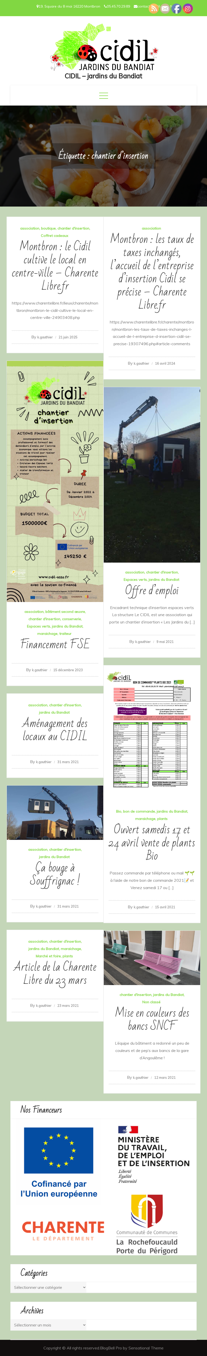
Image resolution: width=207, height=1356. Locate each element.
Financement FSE (55, 645)
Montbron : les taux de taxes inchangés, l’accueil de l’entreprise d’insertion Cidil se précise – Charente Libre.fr (152, 272)
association (29, 228)
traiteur (65, 633)
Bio (118, 811)
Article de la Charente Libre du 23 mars (55, 973)
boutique (48, 228)
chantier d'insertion (73, 228)
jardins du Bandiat (67, 626)
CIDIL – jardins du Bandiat (103, 76)
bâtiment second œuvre (65, 611)
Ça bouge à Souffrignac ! (55, 874)
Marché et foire (48, 956)
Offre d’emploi (152, 591)
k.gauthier (45, 337)
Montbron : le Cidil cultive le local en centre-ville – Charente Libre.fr (55, 266)
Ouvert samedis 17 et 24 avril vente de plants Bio (152, 843)
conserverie (71, 619)
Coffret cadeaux (54, 235)
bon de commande (139, 811)
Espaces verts (38, 626)
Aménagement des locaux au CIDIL (55, 730)
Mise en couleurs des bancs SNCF (152, 1019)
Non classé (151, 1002)
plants (162, 818)
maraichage (47, 633)
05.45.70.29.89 (118, 6)
